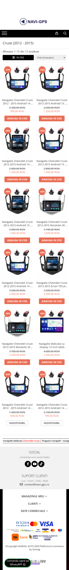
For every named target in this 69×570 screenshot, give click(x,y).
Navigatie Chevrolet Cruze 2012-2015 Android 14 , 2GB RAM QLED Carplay (51, 406)
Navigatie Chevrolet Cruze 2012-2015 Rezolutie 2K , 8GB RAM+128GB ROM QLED (17, 345)
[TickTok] (41, 464)
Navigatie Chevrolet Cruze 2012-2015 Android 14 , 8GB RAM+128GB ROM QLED (17, 284)
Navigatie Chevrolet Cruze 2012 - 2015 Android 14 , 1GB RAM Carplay (17, 406)
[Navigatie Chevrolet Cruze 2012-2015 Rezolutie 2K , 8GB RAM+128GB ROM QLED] (17, 324)
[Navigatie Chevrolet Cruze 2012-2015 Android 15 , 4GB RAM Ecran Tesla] (17, 203)
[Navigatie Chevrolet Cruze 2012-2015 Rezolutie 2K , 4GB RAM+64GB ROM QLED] (51, 203)
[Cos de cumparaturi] (57, 33)
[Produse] (5, 34)
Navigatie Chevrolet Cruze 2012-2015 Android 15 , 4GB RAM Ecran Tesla (17, 223)
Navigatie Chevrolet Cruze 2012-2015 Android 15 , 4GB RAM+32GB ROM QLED (51, 101)
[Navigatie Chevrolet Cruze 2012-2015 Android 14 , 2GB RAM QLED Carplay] (51, 385)
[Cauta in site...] (65, 33)
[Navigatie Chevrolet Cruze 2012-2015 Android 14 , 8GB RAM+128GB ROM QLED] (17, 263)
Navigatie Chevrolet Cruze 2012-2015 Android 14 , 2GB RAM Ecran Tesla (17, 162)
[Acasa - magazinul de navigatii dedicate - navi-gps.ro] (34, 21)
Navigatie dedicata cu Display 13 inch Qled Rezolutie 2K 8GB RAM (52, 345)
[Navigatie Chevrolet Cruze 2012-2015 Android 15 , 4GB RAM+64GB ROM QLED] (51, 142)
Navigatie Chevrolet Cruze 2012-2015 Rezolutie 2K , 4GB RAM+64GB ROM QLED (51, 223)
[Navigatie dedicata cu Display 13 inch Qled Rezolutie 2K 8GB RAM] (51, 324)
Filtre (19, 57)
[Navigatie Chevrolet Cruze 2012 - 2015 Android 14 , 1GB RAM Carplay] (17, 385)
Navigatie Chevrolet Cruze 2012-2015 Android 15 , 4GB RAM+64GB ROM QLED (51, 162)
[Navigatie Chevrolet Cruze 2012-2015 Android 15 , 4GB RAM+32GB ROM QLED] (51, 81)
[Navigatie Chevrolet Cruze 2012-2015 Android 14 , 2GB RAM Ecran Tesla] (17, 142)
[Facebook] (28, 464)
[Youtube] (34, 464)
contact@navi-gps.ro (36, 484)
